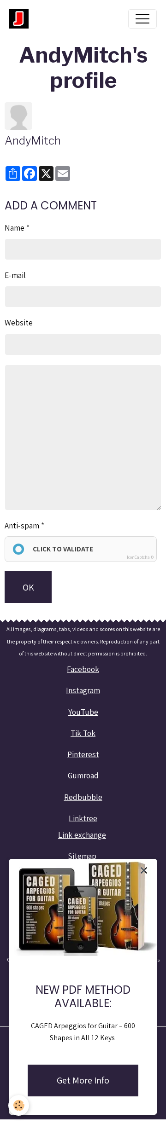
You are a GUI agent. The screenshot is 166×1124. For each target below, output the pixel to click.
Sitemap (82, 856)
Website (19, 322)
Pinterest (83, 754)
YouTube (83, 712)
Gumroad (83, 775)
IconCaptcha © (140, 557)
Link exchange (82, 834)
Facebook (83, 669)
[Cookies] (18, 1105)
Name (14, 227)
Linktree (83, 818)
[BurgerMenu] (142, 19)
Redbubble (83, 797)
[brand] (21, 19)
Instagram (83, 690)
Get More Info (83, 1080)
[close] (144, 870)
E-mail (15, 275)
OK (28, 587)
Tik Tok (83, 733)
